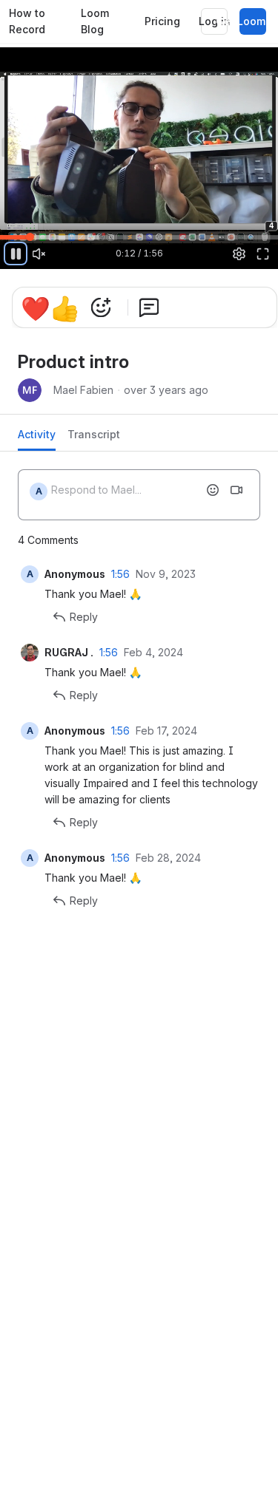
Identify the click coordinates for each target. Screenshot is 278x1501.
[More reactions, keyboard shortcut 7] (101, 307)
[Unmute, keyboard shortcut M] (39, 253)
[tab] (37, 438)
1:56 (120, 574)
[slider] (139, 236)
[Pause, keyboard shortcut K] (15, 253)
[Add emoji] (213, 490)
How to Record (27, 21)
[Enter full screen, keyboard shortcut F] (262, 253)
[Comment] (149, 307)
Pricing (162, 21)
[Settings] (239, 253)
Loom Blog (95, 21)
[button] (5, 229)
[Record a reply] (236, 490)
